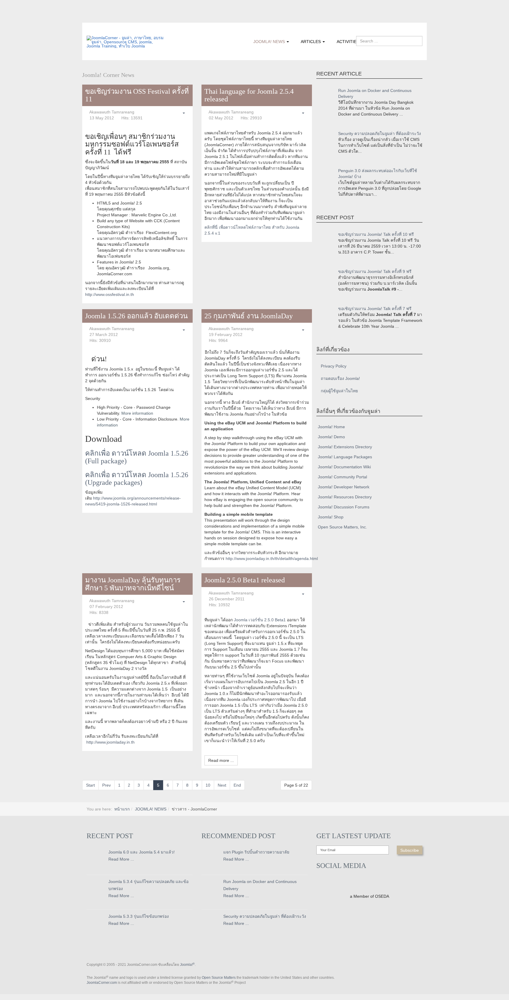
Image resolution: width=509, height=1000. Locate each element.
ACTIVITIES (348, 41)
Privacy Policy (333, 366)
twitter (102, 18)
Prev (106, 785)
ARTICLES (311, 41)
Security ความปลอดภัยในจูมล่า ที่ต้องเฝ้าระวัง (379, 133)
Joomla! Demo (331, 436)
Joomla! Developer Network (343, 487)
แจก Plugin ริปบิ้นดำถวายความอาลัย (256, 852)
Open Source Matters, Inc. (342, 527)
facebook (91, 18)
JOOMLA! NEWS (269, 41)
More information (137, 413)
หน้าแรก (122, 809)
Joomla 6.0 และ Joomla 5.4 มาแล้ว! (141, 852)
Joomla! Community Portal (342, 477)
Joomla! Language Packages (345, 456)
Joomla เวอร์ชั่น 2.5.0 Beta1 (260, 619)
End (237, 785)
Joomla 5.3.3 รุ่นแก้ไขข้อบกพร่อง (138, 916)
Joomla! (187, 965)
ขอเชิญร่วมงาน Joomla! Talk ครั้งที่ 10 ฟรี (376, 234)
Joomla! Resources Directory (345, 497)
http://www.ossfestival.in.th (109, 294)
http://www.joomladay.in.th (110, 742)
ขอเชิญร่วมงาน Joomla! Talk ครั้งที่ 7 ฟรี (375, 308)
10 (208, 785)
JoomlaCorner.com (102, 983)
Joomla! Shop (330, 517)
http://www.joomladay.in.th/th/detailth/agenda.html (272, 558)
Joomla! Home (331, 426)
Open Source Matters (219, 978)
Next (222, 785)
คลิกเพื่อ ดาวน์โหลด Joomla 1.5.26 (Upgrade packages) (136, 478)
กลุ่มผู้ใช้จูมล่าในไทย (339, 390)
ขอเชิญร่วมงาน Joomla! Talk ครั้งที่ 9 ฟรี (375, 271)
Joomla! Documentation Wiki (344, 466)
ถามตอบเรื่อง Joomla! (340, 378)
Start (90, 785)
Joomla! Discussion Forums (343, 507)
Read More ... (121, 859)
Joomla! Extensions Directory (345, 446)
